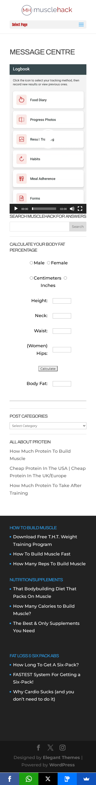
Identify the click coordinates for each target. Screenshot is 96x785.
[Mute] (72, 208)
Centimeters (47, 278)
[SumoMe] (86, 779)
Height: (39, 300)
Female (59, 263)
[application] (48, 139)
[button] (48, 139)
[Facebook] (9, 779)
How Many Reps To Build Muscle (49, 563)
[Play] (16, 208)
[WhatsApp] (28, 779)
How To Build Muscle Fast (41, 554)
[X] (48, 779)
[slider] (44, 208)
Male (40, 263)
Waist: (41, 331)
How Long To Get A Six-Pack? (46, 665)
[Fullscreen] (80, 208)
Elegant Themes (61, 757)
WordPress (62, 765)
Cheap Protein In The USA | (40, 468)
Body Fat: (37, 383)
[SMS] (67, 779)
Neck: (41, 315)
